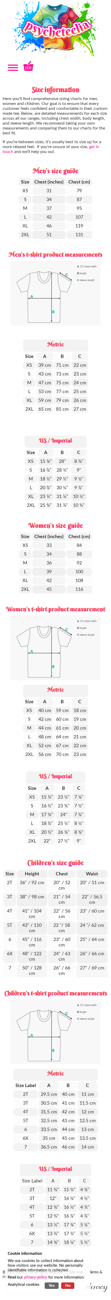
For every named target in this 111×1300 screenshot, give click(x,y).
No (67, 1285)
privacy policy (35, 1277)
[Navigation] (12, 68)
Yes (52, 1285)
